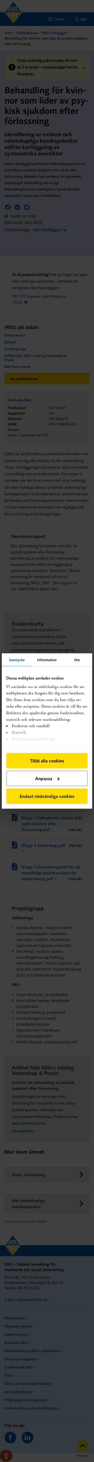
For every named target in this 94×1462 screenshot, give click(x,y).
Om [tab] (77, 659)
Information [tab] (47, 659)
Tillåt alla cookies (47, 761)
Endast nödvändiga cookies (47, 796)
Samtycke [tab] (17, 659)
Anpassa (43, 778)
